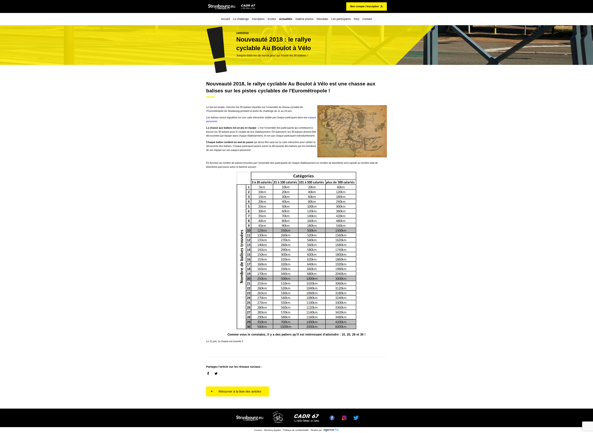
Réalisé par (316, 430)
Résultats (322, 19)
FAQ (356, 19)
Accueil (225, 19)
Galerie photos (304, 19)
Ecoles (272, 19)
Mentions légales (272, 430)
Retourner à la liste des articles (240, 391)
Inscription (258, 19)
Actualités (285, 19)
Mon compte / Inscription (364, 6)
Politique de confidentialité (296, 430)
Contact (367, 19)
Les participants (341, 19)
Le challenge (241, 19)
